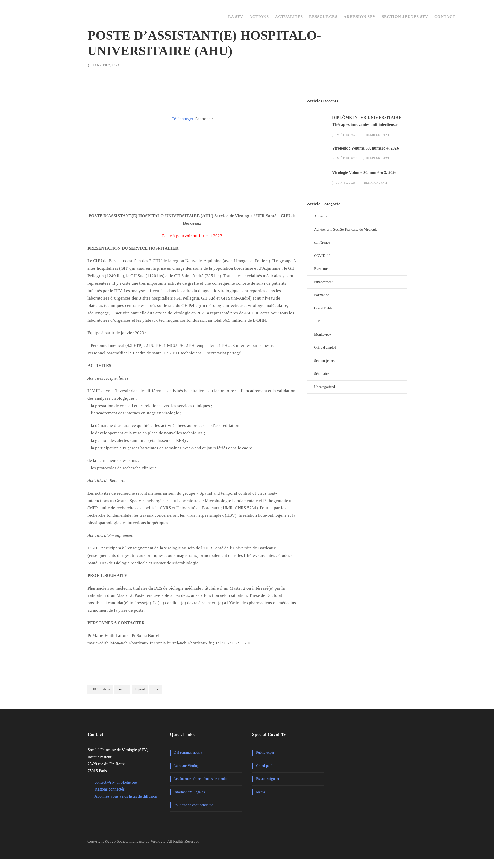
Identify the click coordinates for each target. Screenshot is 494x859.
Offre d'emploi (325, 347)
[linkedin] (393, 843)
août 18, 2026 (347, 134)
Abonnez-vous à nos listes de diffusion (125, 796)
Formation (321, 295)
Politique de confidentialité (193, 805)
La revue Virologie (187, 766)
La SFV (235, 17)
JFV (317, 321)
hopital (140, 689)
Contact (444, 17)
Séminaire (321, 374)
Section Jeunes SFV (405, 17)
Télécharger (182, 118)
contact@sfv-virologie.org (116, 782)
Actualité (320, 216)
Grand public (265, 766)
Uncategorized (324, 387)
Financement (323, 282)
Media (260, 792)
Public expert (265, 753)
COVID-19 (322, 256)
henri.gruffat (378, 134)
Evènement (322, 269)
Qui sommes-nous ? (188, 753)
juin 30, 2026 (346, 182)
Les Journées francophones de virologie (202, 779)
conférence (322, 242)
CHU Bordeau (100, 689)
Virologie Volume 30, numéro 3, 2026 (364, 172)
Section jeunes (324, 361)
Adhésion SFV (359, 17)
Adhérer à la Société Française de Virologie (345, 229)
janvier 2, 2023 (106, 65)
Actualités (289, 17)
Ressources (323, 17)
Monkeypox (322, 334)
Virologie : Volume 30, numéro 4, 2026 (365, 148)
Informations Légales (189, 792)
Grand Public (323, 308)
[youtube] (404, 843)
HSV (155, 689)
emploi (122, 689)
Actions (259, 17)
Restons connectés (110, 789)
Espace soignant (267, 779)
